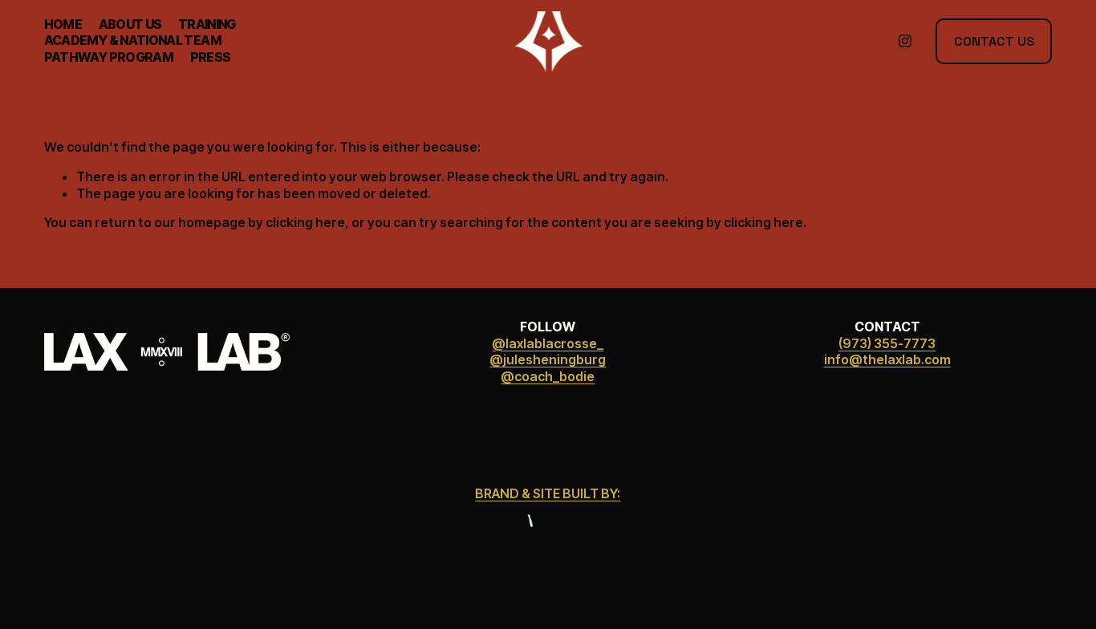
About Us (130, 24)
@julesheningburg (547, 359)
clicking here (305, 222)
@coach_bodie (548, 376)
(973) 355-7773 (887, 343)
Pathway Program (108, 58)
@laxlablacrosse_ (547, 343)
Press (210, 58)
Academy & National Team (132, 41)
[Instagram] (905, 41)
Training (207, 24)
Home (63, 24)
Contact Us (994, 41)
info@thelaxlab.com (887, 359)
